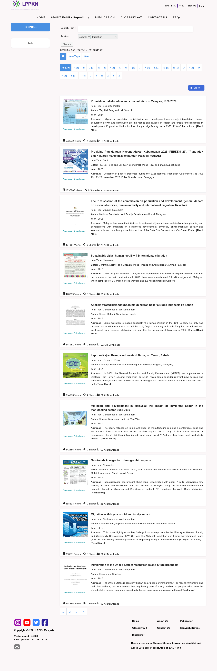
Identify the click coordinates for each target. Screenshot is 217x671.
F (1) (112, 67)
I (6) (133, 67)
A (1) (76, 67)
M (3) (166, 67)
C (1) (91, 67)
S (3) (73, 75)
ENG (173, 5)
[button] (67, 44)
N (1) (176, 67)
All (63, 56)
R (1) (64, 75)
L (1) (156, 67)
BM (167, 5)
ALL (30, 43)
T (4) (83, 75)
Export (197, 88)
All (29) (66, 67)
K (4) (147, 67)
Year (86, 56)
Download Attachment (74, 129)
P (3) (191, 67)
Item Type (74, 56)
